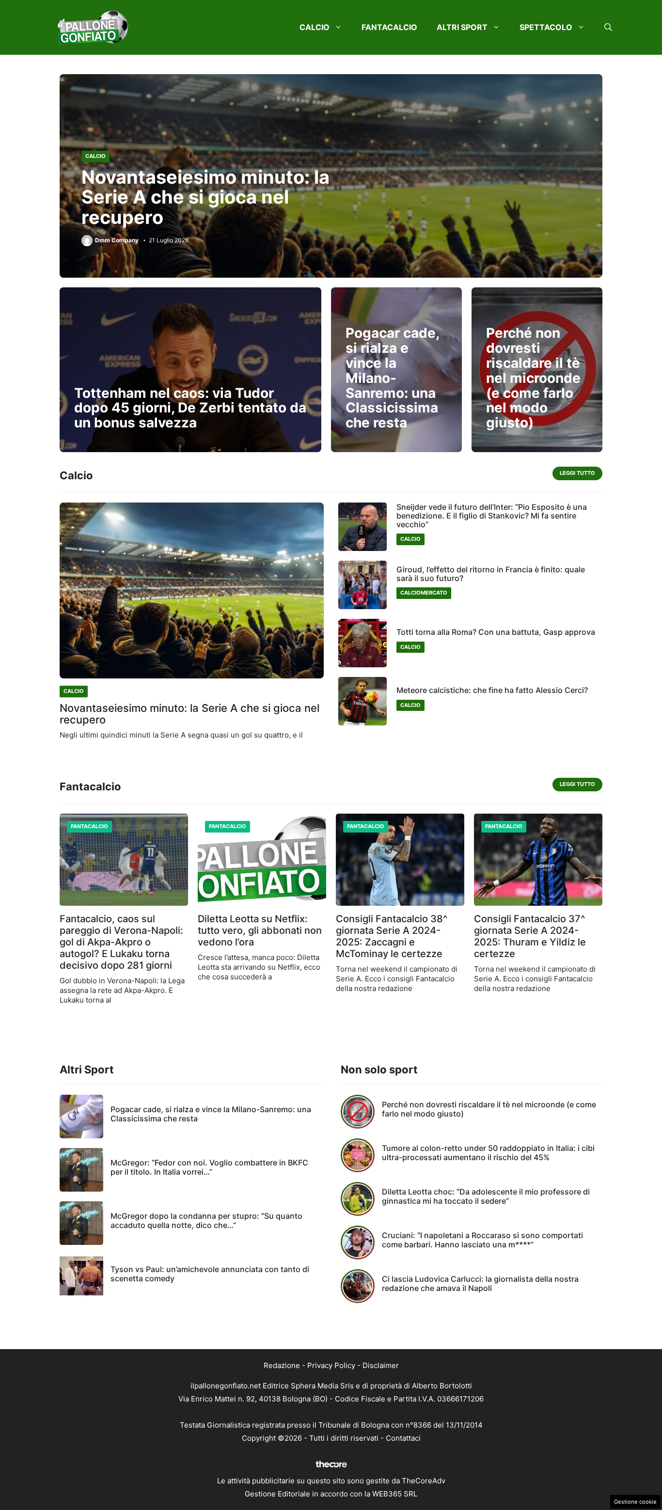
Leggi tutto (577, 473)
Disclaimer (381, 1365)
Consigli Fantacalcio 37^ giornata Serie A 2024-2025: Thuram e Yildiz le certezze (530, 936)
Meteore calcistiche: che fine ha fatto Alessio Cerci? (492, 690)
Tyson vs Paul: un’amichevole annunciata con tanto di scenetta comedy (209, 1273)
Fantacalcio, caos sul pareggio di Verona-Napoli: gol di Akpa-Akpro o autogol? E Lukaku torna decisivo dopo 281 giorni (121, 942)
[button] (608, 27)
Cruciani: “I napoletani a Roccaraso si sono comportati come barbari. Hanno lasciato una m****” (482, 1239)
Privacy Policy (331, 1365)
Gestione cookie (635, 1501)
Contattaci (403, 1438)
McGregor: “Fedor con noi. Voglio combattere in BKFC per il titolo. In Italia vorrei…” (209, 1167)
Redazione (282, 1365)
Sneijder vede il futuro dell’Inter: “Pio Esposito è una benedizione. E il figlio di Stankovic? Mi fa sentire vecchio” (491, 515)
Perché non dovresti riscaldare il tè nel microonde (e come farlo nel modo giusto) (533, 378)
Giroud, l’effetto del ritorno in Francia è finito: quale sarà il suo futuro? (490, 574)
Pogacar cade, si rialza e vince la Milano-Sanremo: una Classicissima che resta (392, 378)
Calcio (314, 27)
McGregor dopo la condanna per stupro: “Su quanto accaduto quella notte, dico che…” (206, 1220)
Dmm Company (117, 240)
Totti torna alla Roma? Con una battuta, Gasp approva (495, 632)
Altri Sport (462, 27)
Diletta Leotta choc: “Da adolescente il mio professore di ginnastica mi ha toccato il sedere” (486, 1196)
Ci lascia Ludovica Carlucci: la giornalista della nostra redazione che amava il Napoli (480, 1283)
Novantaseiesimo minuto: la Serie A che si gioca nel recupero (205, 197)
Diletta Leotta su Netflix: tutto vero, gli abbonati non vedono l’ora (260, 930)
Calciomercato (423, 592)
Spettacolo (546, 27)
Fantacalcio (389, 27)
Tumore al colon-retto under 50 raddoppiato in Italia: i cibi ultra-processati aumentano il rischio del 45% (488, 1152)
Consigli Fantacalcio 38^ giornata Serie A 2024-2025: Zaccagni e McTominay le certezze (392, 936)
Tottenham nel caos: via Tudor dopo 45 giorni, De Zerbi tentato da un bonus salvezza (190, 408)
